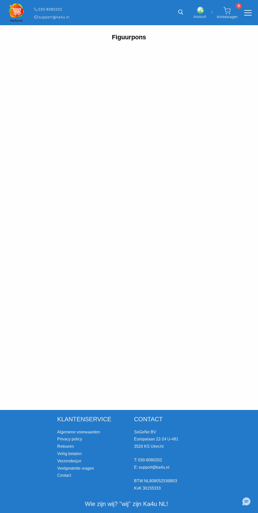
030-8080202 (50, 9)
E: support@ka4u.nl (151, 467)
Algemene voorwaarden (78, 432)
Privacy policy (69, 439)
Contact (64, 475)
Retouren (65, 446)
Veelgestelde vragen (75, 468)
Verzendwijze (69, 461)
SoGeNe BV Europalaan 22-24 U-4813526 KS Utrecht (156, 439)
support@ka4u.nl (54, 17)
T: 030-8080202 (148, 460)
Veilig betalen (69, 454)
